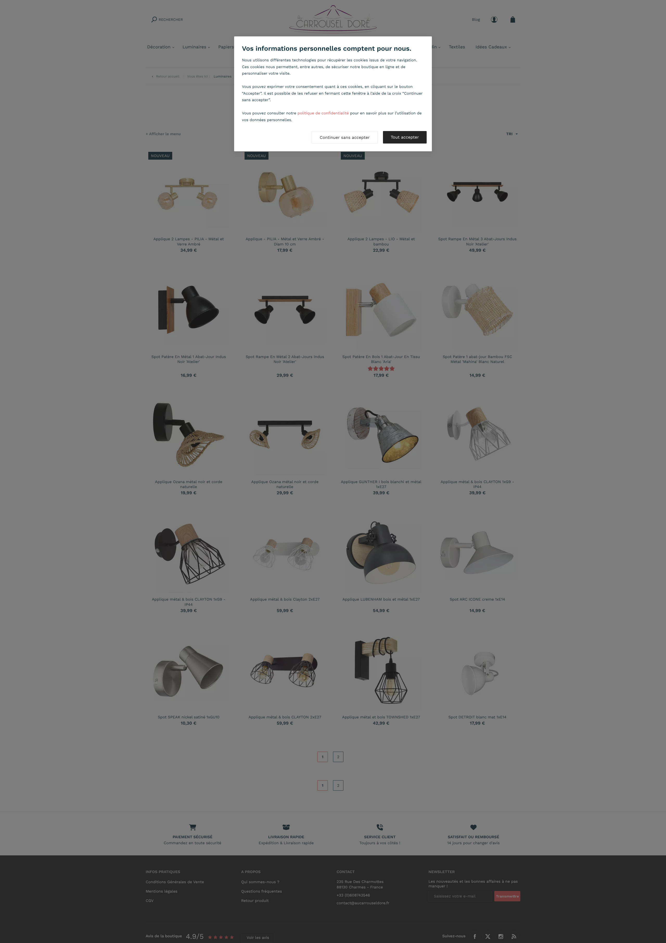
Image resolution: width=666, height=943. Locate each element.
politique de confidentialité (323, 113)
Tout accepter (405, 137)
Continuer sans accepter (345, 137)
